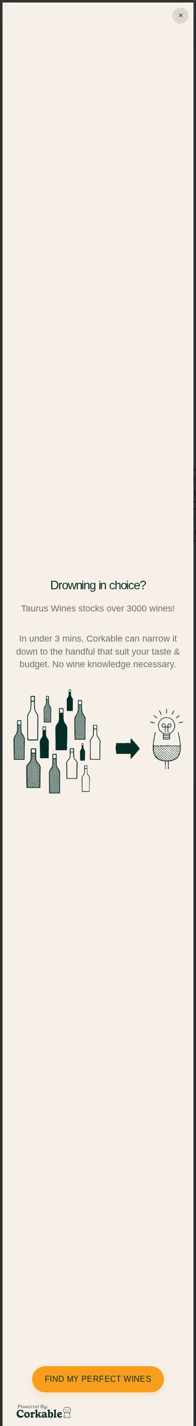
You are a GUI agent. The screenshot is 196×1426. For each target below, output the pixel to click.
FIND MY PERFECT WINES (98, 1379)
